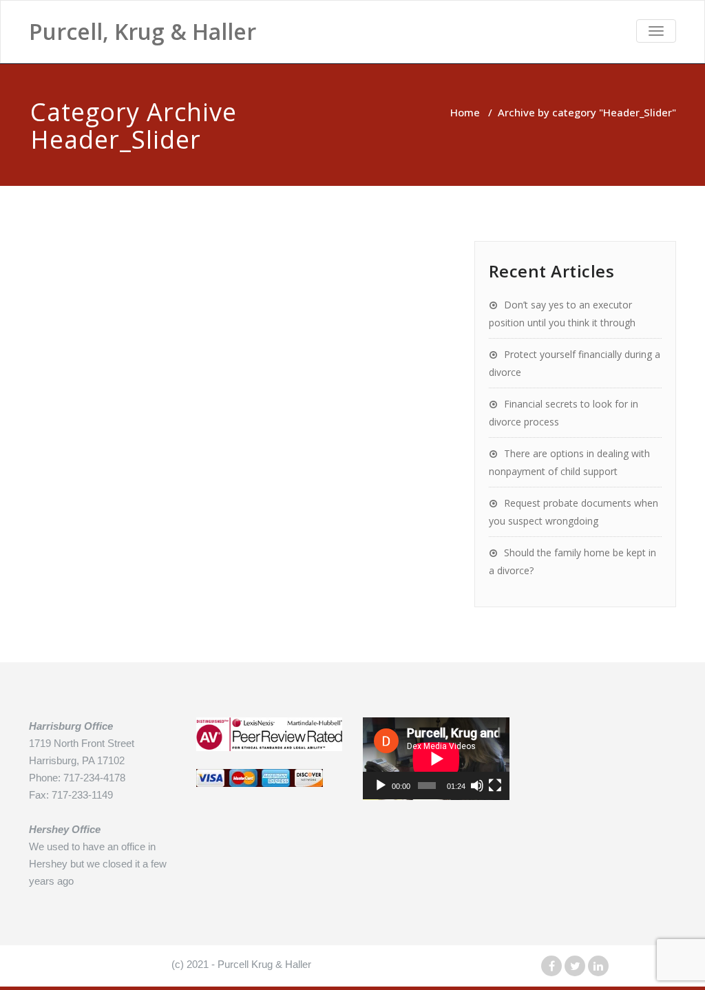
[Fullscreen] (495, 785)
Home (465, 112)
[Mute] (477, 785)
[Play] (381, 785)
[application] (436, 758)
